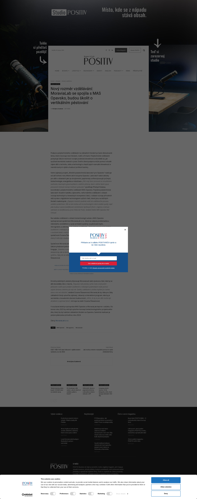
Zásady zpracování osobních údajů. (103, 268)
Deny (166, 493)
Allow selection (165, 487)
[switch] (73, 493)
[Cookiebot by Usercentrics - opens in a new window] (27, 495)
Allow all (166, 480)
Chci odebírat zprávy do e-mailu (98, 263)
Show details (120, 494)
